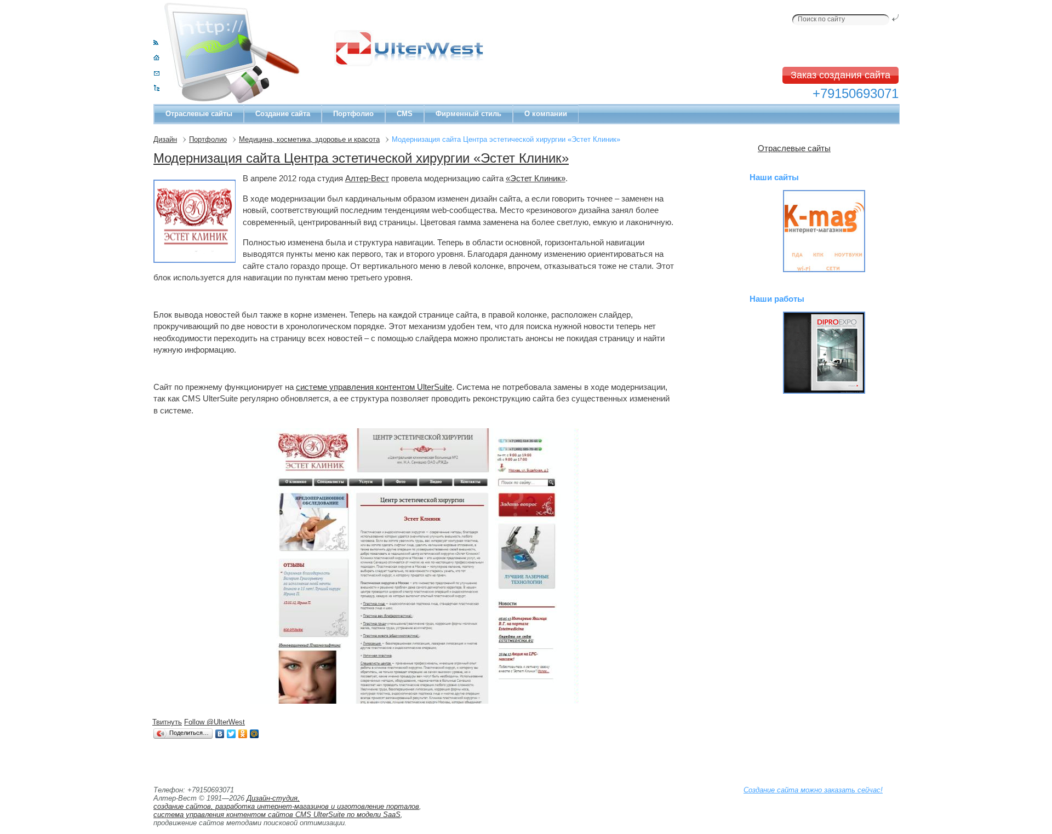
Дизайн (165, 139)
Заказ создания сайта (840, 75)
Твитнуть (167, 722)
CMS (405, 114)
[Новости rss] (155, 42)
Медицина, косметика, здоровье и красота (309, 139)
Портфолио (353, 114)
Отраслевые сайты (198, 114)
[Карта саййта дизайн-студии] (156, 88)
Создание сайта (282, 114)
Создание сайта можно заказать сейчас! (813, 790)
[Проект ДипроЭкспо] (824, 353)
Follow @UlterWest (214, 722)
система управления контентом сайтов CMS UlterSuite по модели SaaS (277, 814)
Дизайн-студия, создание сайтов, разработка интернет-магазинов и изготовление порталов (286, 802)
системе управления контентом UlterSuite (374, 387)
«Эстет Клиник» (535, 178)
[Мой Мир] (254, 734)
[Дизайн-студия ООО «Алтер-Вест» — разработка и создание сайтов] (156, 58)
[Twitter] (231, 734)
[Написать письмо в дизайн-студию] (156, 73)
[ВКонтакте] (220, 734)
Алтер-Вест (367, 178)
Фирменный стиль (468, 114)
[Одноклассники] (243, 734)
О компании (545, 114)
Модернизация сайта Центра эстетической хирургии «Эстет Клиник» (361, 158)
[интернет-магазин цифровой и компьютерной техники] (824, 231)
